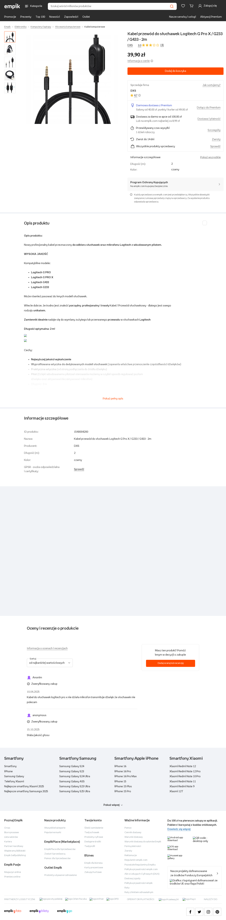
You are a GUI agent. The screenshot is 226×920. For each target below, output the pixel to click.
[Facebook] (190, 912)
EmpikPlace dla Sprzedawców (59, 849)
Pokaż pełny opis (113, 398)
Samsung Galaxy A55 (72, 781)
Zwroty (128, 851)
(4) (162, 45)
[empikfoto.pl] (12, 911)
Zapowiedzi (71, 17)
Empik (7, 27)
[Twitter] (199, 912)
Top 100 (40, 17)
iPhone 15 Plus (123, 786)
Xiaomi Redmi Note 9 (182, 786)
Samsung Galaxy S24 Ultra (74, 776)
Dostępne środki (92, 842)
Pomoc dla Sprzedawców (57, 858)
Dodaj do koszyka (175, 71)
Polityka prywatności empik (138, 883)
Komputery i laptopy (41, 27)
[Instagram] (208, 912)
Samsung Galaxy (14, 776)
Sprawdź (215, 146)
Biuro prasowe (11, 832)
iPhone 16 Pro (122, 771)
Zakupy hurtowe (93, 872)
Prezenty (25, 17)
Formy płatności (132, 846)
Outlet (86, 17)
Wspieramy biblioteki (14, 851)
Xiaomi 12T (176, 791)
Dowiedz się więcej (179, 829)
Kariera (8, 842)
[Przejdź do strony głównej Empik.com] (12, 6)
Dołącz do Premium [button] (209, 107)
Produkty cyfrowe (93, 837)
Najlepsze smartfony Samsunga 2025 (26, 791)
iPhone (8, 771)
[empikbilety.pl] (39, 911)
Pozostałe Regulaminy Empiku (140, 865)
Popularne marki (52, 832)
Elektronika (20, 27)
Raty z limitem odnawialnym (138, 892)
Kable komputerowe (94, 27)
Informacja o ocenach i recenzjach (47, 648)
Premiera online (12, 877)
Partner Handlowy (13, 846)
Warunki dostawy (133, 837)
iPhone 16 (120, 766)
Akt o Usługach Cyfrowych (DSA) (141, 874)
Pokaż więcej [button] (111, 805)
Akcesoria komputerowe (67, 27)
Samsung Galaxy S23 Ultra (74, 786)
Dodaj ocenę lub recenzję (171, 663)
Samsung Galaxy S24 (71, 766)
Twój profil (89, 846)
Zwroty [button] (216, 139)
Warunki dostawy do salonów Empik (142, 842)
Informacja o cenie (138, 61)
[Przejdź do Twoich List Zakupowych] (183, 6)
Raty (126, 888)
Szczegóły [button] (214, 130)
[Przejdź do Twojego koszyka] (192, 6)
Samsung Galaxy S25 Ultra (74, 791)
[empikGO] (64, 911)
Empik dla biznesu (93, 863)
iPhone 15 (120, 781)
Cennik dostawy (132, 832)
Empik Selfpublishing (15, 855)
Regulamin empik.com (135, 860)
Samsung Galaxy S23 (71, 771)
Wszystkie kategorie (54, 828)
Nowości (54, 17)
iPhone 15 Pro (122, 791)
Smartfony (10, 766)
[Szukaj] (172, 6)
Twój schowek (91, 832)
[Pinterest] (217, 912)
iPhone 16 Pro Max (125, 776)
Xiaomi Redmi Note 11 (183, 781)
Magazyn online (12, 872)
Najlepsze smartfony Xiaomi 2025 (24, 786)
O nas (7, 828)
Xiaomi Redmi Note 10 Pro (185, 776)
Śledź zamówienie (93, 828)
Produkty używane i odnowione (60, 875)
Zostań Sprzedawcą (54, 854)
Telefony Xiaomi (14, 781)
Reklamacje (130, 855)
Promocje (10, 17)
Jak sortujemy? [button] (212, 85)
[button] (72, 79)
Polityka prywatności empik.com (141, 869)
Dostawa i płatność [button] (209, 119)
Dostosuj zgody (132, 878)
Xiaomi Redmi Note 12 (183, 766)
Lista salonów (11, 837)
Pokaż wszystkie (210, 157)
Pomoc (128, 828)
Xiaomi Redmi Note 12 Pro (185, 771)
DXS (130, 45)
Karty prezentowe (93, 868)
